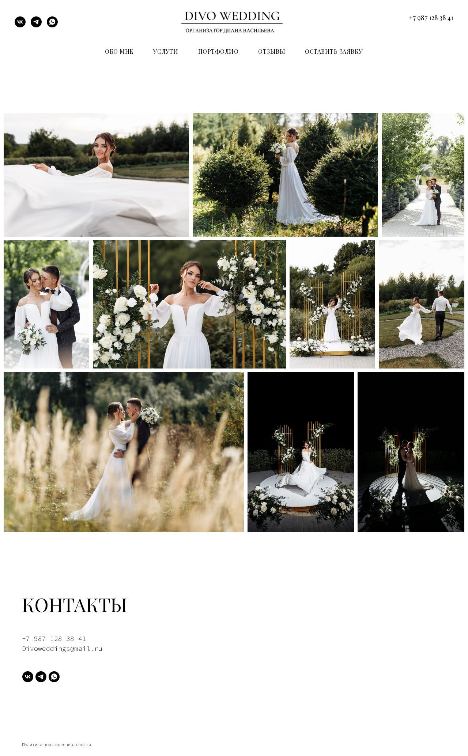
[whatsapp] (52, 25)
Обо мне (119, 51)
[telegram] (36, 25)
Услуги (165, 51)
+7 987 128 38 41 (431, 17)
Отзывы (271, 51)
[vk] (20, 25)
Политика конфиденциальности (56, 744)
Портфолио (218, 51)
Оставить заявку (334, 51)
